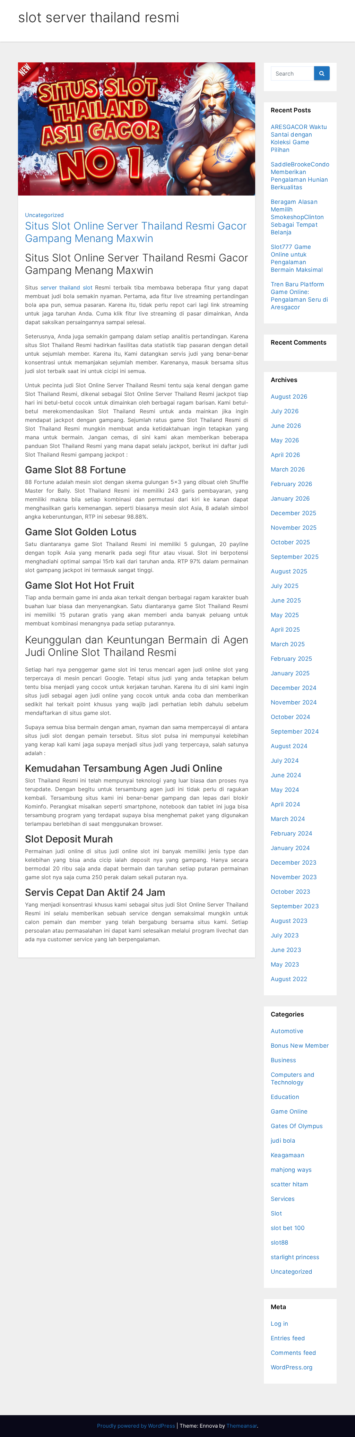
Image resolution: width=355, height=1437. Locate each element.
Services (283, 1198)
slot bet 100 (288, 1227)
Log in (279, 1323)
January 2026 (290, 498)
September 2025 (295, 556)
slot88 (279, 1242)
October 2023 (290, 891)
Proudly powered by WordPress (136, 1425)
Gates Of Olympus (297, 1126)
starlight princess (295, 1257)
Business (283, 1060)
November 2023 (294, 877)
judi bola (283, 1140)
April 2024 (285, 804)
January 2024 (290, 848)
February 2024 (292, 833)
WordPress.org (292, 1367)
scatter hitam (290, 1184)
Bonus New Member (300, 1045)
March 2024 (288, 818)
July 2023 (285, 935)
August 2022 (289, 979)
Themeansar (241, 1425)
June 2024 (286, 775)
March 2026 (288, 469)
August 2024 (289, 746)
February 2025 (291, 658)
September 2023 (295, 906)
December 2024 (294, 687)
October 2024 (290, 716)
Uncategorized (44, 214)
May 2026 (285, 440)
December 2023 (294, 862)
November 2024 (294, 702)
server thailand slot (67, 287)
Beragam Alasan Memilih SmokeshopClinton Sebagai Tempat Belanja (297, 217)
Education (285, 1096)
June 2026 (286, 425)
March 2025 (288, 644)
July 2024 (285, 760)
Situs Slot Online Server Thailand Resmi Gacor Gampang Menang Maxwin (136, 231)
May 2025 (285, 615)
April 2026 (285, 454)
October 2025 (290, 542)
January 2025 (290, 673)
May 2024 (285, 789)
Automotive (287, 1031)
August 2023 (289, 920)
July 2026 (285, 411)
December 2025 (294, 513)
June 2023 (286, 949)
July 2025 (284, 585)
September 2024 (295, 731)
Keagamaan (287, 1155)
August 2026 (289, 396)
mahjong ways (291, 1169)
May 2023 (285, 964)
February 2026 (292, 484)
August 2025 (289, 571)
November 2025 (294, 527)
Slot (276, 1213)
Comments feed (294, 1352)
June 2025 (286, 600)
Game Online (289, 1111)
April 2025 (285, 629)
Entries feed (288, 1338)
